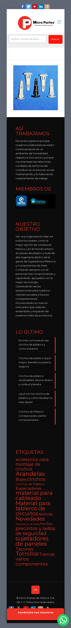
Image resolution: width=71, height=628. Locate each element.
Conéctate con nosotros (35, 612)
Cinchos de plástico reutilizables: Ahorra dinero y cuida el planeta (36, 380)
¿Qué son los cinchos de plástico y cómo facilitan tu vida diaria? (35, 398)
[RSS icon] (48, 607)
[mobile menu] (59, 22)
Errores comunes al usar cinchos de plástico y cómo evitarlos (34, 344)
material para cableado (34, 495)
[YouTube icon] (35, 6)
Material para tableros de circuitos (33, 508)
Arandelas (30, 473)
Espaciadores (28, 488)
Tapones (24, 548)
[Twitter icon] (29, 6)
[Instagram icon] (47, 6)
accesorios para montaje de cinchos (32, 464)
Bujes (21, 479)
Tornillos (27, 553)
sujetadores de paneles (32, 541)
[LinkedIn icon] (41, 6)
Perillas (46, 524)
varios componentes (32, 561)
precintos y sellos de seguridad (35, 531)
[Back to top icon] (35, 590)
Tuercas (47, 554)
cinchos (36, 479)
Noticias (46, 514)
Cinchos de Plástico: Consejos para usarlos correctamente (32, 415)
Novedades (30, 518)
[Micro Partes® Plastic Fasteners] (36, 23)
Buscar (55, 39)
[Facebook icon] (23, 6)
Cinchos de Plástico (30, 484)
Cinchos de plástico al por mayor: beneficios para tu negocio (35, 362)
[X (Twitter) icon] (19, 607)
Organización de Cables (28, 524)
